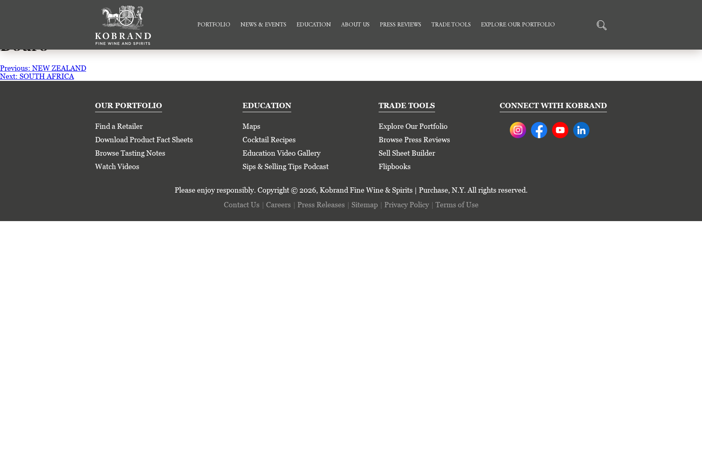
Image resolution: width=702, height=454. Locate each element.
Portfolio (213, 25)
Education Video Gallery (282, 153)
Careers (278, 204)
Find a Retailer (119, 126)
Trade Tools (451, 25)
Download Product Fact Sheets (144, 139)
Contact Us (242, 204)
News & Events (263, 25)
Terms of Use (457, 204)
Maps (251, 126)
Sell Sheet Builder (407, 153)
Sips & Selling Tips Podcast (286, 166)
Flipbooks (395, 166)
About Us (355, 25)
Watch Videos (117, 166)
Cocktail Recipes (269, 139)
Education (314, 25)
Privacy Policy (406, 204)
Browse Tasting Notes (130, 153)
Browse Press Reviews (414, 139)
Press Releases (321, 204)
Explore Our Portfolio (518, 25)
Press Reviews (400, 25)
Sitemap (364, 204)
